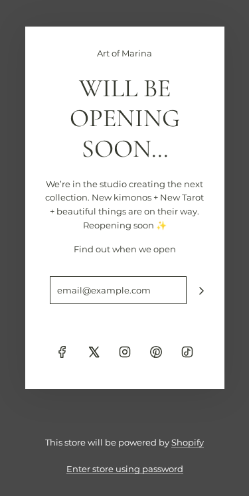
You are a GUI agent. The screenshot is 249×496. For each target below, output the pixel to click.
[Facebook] (62, 352)
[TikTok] (187, 352)
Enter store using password (124, 468)
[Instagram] (124, 352)
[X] (93, 352)
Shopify (187, 442)
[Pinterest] (156, 352)
